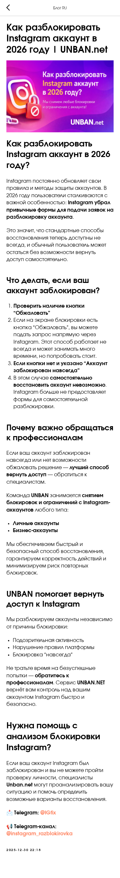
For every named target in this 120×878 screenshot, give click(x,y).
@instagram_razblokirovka (39, 833)
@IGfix (48, 812)
